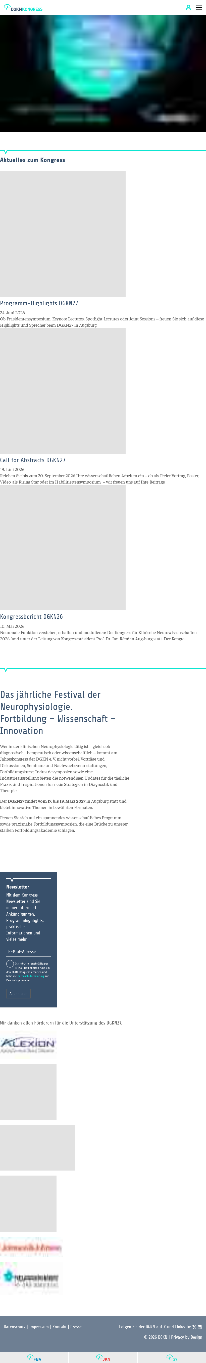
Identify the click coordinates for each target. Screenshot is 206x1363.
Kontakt (60, 1326)
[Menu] (199, 7)
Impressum (39, 1326)
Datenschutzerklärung (31, 976)
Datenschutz (14, 1326)
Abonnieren (18, 993)
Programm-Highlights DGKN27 (39, 303)
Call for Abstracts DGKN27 (33, 460)
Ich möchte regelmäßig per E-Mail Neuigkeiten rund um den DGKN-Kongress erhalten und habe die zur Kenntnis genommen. (28, 972)
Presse (76, 1326)
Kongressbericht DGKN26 (31, 616)
